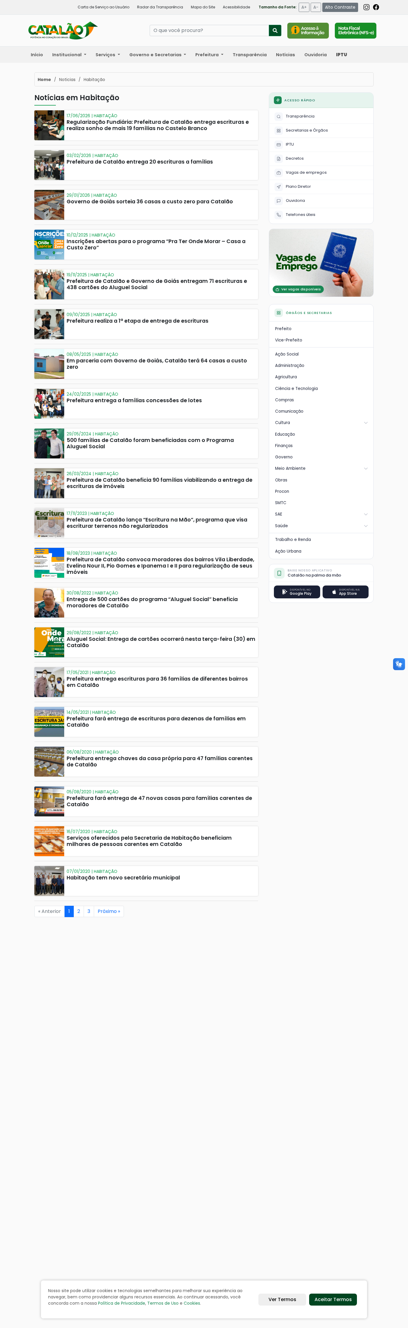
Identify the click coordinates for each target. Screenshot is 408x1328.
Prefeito (283, 329)
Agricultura (286, 377)
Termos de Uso (163, 1303)
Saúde (281, 526)
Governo (284, 457)
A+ (304, 7)
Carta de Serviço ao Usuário (103, 7)
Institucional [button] (67, 55)
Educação (285, 434)
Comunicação (289, 411)
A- (315, 7)
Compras (284, 400)
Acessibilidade (236, 7)
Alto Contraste (340, 7)
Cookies (192, 1303)
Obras (281, 480)
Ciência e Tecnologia (296, 388)
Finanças (284, 446)
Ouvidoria (315, 55)
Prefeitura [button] (207, 55)
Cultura (282, 423)
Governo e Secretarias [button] (156, 55)
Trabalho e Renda (293, 539)
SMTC (280, 503)
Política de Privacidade (121, 1303)
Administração (289, 365)
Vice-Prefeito (288, 340)
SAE (278, 514)
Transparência (250, 55)
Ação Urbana (288, 551)
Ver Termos (282, 1299)
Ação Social (287, 354)
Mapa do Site (203, 7)
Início (37, 55)
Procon (282, 491)
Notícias (285, 55)
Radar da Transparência (160, 7)
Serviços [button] (106, 55)
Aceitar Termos (333, 1299)
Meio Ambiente (290, 468)
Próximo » (109, 911)
